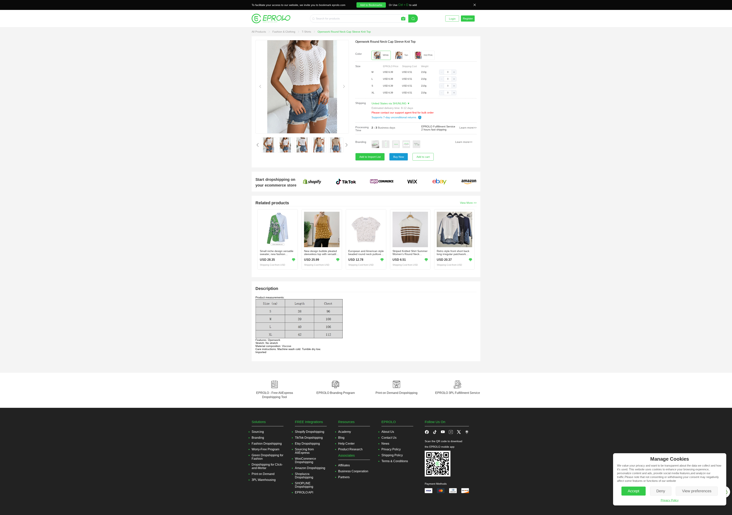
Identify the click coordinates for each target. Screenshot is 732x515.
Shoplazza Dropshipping (304, 475)
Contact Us (388, 437)
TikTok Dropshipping (309, 437)
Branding (360, 141)
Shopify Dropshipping (309, 431)
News (385, 443)
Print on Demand (263, 474)
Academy (344, 431)
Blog (341, 437)
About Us (387, 431)
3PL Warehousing (264, 479)
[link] (259, 31)
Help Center (346, 443)
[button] (441, 72)
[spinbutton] (447, 72)
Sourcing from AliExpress (304, 451)
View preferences (696, 491)
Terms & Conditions (394, 461)
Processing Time (362, 129)
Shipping (360, 103)
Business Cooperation (353, 471)
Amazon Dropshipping (310, 468)
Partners (344, 477)
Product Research (350, 449)
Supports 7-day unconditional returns (394, 117)
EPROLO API (304, 492)
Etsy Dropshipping (307, 443)
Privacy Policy (670, 500)
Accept (633, 491)
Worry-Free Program (265, 449)
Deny (660, 491)
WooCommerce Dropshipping (305, 460)
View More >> (468, 202)
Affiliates (344, 465)
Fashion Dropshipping (267, 443)
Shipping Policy (392, 455)
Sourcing (258, 431)
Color (358, 53)
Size (357, 66)
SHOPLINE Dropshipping (304, 485)
